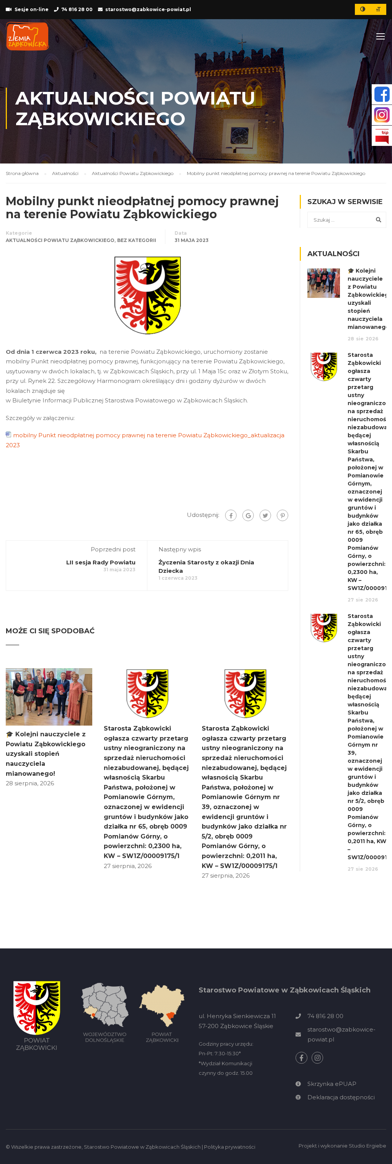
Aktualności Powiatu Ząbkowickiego (60, 240)
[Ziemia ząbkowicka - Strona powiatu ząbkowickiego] (27, 36)
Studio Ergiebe (367, 1146)
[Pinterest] (282, 515)
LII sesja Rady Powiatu (101, 562)
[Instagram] (317, 1058)
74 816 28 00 (77, 9)
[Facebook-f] (301, 1058)
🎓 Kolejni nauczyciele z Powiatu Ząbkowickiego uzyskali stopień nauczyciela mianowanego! (46, 754)
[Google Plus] (248, 515)
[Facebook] (231, 515)
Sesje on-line (32, 9)
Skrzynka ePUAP (331, 1083)
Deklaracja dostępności (341, 1097)
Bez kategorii (136, 240)
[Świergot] (265, 515)
